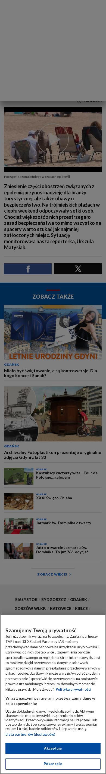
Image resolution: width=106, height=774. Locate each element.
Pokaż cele (53, 764)
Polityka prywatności (73, 689)
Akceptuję (53, 748)
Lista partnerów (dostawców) (30, 734)
